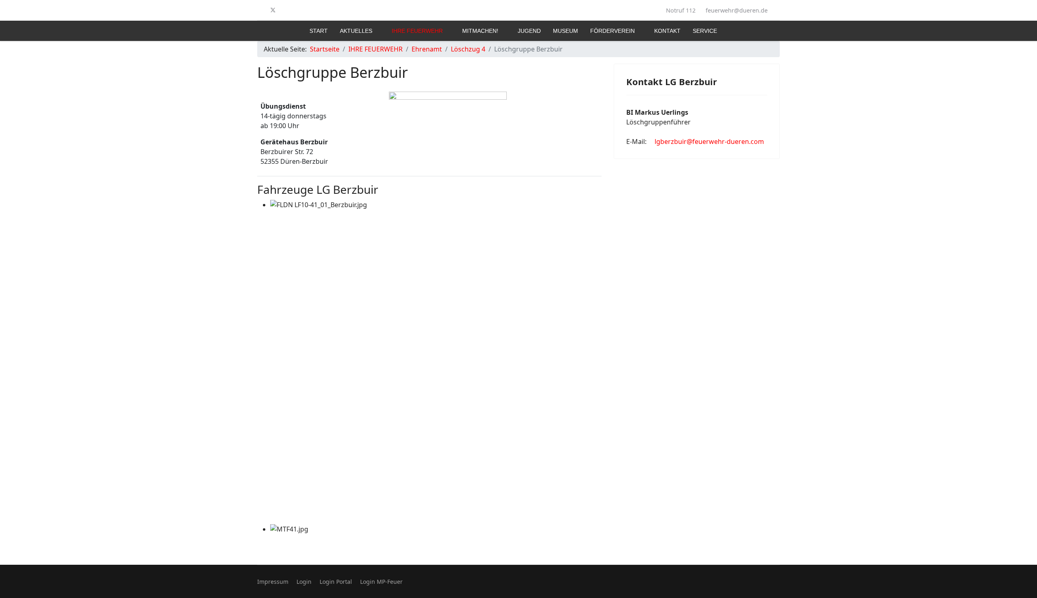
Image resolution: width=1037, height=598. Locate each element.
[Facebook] (259, 10)
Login (304, 581)
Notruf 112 (681, 10)
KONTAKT (667, 31)
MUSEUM (565, 31)
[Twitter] (273, 10)
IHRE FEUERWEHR (417, 31)
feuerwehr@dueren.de (737, 10)
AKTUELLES (356, 31)
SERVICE (705, 31)
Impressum (272, 581)
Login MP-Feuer (381, 581)
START (318, 31)
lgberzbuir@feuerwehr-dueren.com (709, 141)
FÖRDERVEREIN (612, 31)
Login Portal (336, 581)
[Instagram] (286, 10)
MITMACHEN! (480, 31)
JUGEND (529, 31)
